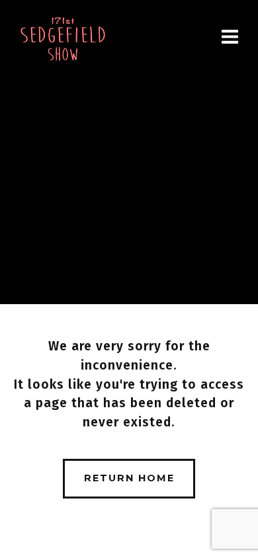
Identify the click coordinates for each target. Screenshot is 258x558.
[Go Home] (63, 39)
